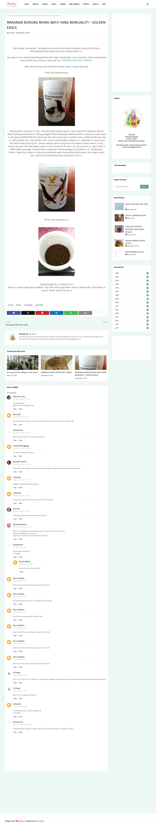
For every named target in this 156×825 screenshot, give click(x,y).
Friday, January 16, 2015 (20, 706)
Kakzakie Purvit (19, 461)
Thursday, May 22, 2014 (26, 564)
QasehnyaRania (20, 524)
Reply (15, 409)
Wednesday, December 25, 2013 (22, 527)
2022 (132, 288)
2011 (132, 328)
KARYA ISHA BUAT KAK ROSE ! (136, 205)
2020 (132, 295)
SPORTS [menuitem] (86, 4)
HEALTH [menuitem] (95, 4)
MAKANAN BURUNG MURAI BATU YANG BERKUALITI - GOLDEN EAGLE (90, 373)
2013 (132, 321)
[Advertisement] (56, 792)
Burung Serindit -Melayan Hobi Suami (22, 372)
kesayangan (28, 305)
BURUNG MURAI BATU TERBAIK (76, 60)
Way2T (22, 821)
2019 (132, 299)
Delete (20, 409)
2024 (132, 280)
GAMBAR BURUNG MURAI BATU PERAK (56, 372)
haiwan (18, 305)
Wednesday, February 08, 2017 (22, 724)
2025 (132, 277)
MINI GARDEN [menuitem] (74, 4)
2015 (132, 313)
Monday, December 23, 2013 (21, 399)
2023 (132, 284)
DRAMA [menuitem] (63, 4)
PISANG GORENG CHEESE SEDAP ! (135, 242)
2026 (132, 273)
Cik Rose (12, 33)
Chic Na (16, 509)
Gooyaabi (40, 821)
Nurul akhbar (25, 561)
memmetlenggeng (21, 446)
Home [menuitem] (26, 4)
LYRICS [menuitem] (53, 4)
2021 (132, 291)
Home (9, 16)
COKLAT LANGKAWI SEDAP (135, 215)
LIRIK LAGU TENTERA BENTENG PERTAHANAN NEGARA (134, 229)
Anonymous (19, 695)
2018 (132, 302)
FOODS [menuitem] (45, 4)
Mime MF (17, 414)
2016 (132, 310)
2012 (132, 324)
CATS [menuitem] (104, 4)
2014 (132, 317)
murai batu (39, 305)
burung (14, 16)
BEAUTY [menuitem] (36, 4)
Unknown (17, 477)
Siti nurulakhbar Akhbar (23, 679)
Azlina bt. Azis (19, 396)
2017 (132, 306)
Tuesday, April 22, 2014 (20, 547)
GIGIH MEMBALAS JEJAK (134, 252)
